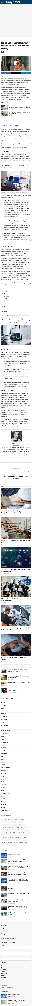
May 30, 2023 (16, 52)
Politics (3, 784)
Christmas (14, 822)
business (4, 822)
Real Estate (4, 840)
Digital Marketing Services (8, 827)
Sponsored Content (7, 793)
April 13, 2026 (12, 115)
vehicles (7, 845)
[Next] (17, 120)
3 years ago (11, 685)
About (2, 928)
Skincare (23, 840)
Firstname (3, 951)
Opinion (3, 779)
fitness (9, 829)
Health (3, 750)
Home (2, 40)
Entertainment (5, 728)
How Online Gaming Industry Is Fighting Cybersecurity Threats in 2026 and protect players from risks (18, 880)
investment (4, 832)
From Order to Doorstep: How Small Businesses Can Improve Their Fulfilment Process (19, 873)
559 (17, 115)
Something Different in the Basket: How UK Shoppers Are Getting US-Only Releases (18, 867)
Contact (3, 932)
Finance (3, 739)
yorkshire (13, 845)
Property (4, 787)
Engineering (4, 725)
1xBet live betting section (7, 987)
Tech (2, 801)
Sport (3, 796)
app (5, 819)
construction (5, 824)
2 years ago (11, 692)
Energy (3, 722)
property (24, 837)
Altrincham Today (12, 455)
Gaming (3, 745)
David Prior (8, 52)
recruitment (11, 840)
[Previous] (15, 120)
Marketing (4, 770)
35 (15, 679)
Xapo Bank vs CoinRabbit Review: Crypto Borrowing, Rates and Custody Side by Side (18, 907)
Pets (2, 782)
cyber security (13, 824)
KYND (10, 832)
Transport (4, 804)
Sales (2, 790)
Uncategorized (5, 810)
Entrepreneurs (5, 730)
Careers (6, 40)
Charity (3, 708)
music (28, 832)
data (19, 824)
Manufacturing (5, 767)
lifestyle (15, 832)
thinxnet (16, 842)
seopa (17, 840)
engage (25, 827)
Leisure (3, 762)
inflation (19, 829)
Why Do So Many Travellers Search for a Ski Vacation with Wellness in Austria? (18, 860)
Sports (3, 799)
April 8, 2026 (4, 573)
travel (26, 842)
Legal (2, 759)
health (14, 829)
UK (2, 845)
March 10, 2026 (5, 661)
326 (9, 602)
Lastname (3, 956)
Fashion (3, 736)
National (3, 773)
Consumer (4, 711)
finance (3, 829)
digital (23, 824)
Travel (3, 807)
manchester (22, 832)
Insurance (4, 753)
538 (10, 661)
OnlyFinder (15, 167)
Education (4, 719)
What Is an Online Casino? (14, 854)
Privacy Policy (4, 934)
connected (21, 822)
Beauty (15, 819)
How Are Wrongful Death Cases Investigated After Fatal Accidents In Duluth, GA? (18, 894)
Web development (6, 249)
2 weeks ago (11, 679)
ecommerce (19, 827)
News (2, 776)
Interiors (4, 756)
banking (10, 819)
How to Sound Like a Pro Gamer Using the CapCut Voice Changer (17, 670)
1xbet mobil (4, 985)
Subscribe (4, 962)
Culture (3, 713)
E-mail (2, 945)
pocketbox (17, 837)
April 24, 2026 (12, 109)
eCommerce (4, 716)
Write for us (4, 930)
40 (16, 109)
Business (3, 702)
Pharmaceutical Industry (7, 837)
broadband (21, 819)
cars (9, 822)
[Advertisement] (16, 21)
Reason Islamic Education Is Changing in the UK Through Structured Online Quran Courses (19, 106)
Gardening (4, 748)
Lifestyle (3, 765)
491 (16, 692)
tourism (21, 842)
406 (9, 573)
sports (3, 842)
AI (2, 819)
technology (9, 842)
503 (16, 685)
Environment (5, 733)
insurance (25, 829)
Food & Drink (4, 742)
